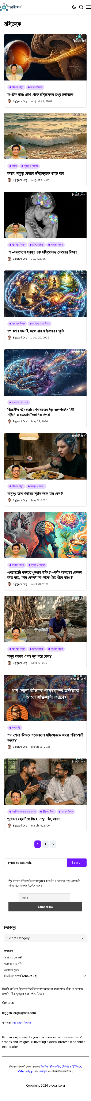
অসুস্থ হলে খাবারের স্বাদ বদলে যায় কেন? (35, 493)
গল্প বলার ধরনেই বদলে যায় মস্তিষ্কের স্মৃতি (35, 330)
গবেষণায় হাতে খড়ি (13, 963)
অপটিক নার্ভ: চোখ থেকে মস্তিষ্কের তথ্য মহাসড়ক (40, 94)
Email (11, 1064)
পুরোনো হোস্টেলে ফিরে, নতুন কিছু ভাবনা (33, 818)
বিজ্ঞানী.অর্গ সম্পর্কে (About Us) (20, 976)
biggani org (20, 101)
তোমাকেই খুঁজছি (11, 970)
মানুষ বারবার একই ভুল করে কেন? (29, 656)
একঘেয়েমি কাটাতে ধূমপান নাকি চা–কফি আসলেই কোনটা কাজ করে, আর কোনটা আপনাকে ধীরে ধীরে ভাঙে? (44, 575)
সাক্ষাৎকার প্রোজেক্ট (13, 957)
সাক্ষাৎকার (8, 951)
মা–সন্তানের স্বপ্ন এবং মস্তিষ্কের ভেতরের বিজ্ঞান (42, 252)
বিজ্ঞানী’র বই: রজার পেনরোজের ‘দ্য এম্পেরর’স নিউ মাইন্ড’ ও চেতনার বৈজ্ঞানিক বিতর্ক (40, 412)
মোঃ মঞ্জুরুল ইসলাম (21, 1023)
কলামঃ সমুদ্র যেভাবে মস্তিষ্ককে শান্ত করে (35, 173)
